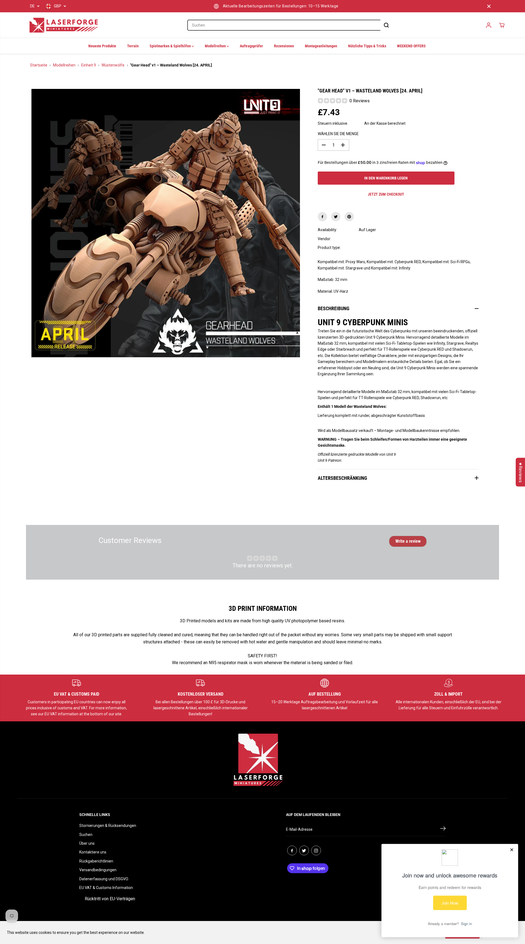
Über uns (87, 843)
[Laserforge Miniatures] (64, 25)
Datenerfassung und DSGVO (103, 879)
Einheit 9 (88, 65)
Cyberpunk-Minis (373, 247)
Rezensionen (284, 46)
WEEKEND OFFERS (411, 46)
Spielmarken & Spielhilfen (171, 46)
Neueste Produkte (102, 46)
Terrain (133, 46)
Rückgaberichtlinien (96, 861)
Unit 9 (364, 239)
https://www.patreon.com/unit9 (369, 460)
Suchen (85, 834)
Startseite (38, 65)
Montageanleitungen (321, 46)
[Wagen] (502, 25)
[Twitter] (335, 216)
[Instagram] (316, 850)
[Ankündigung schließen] (489, 6)
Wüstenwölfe (112, 65)
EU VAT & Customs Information (106, 887)
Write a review (408, 541)
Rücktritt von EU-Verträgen (110, 898)
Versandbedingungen (97, 870)
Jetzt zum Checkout (386, 194)
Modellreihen (216, 46)
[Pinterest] (349, 216)
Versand (356, 123)
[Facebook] (322, 216)
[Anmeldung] (489, 25)
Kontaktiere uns (92, 852)
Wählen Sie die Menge (338, 134)
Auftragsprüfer (251, 46)
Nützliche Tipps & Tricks (367, 46)
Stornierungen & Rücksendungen (107, 825)
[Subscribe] (443, 829)
